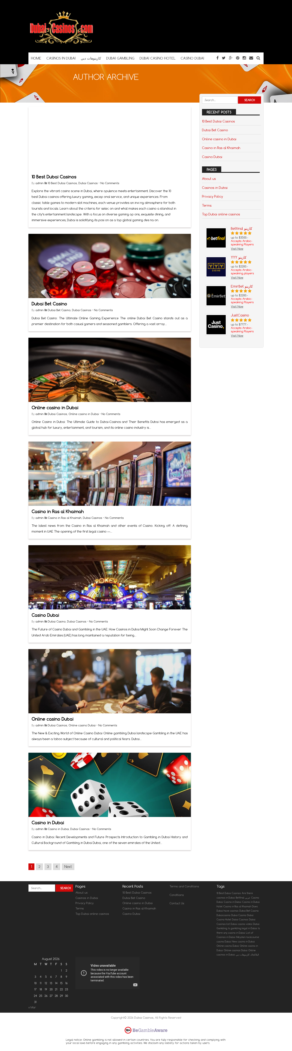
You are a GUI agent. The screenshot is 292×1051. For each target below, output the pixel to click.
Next (68, 866)
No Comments (109, 183)
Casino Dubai (45, 615)
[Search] (258, 57)
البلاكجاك (254, 954)
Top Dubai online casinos (221, 214)
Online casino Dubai (53, 719)
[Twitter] (224, 57)
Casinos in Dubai (215, 187)
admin (39, 183)
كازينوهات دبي (242, 954)
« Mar (32, 1007)
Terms (207, 205)
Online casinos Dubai (236, 950)
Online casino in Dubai (55, 407)
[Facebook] (217, 57)
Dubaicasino (223, 915)
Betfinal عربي (243, 897)
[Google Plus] (231, 57)
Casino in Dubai (48, 822)
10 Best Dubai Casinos (54, 176)
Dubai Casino (57, 621)
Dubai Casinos (88, 183)
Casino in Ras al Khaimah (58, 511)
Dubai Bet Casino (49, 303)
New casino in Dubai (243, 941)
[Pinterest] (237, 57)
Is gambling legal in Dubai (242, 928)
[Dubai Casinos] (61, 44)
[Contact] (251, 57)
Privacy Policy (212, 196)
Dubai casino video (241, 924)
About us (209, 178)
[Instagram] (244, 57)
